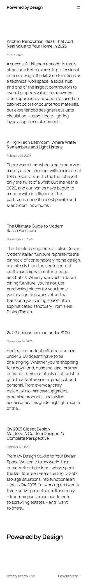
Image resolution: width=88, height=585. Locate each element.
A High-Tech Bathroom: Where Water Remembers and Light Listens (41, 144)
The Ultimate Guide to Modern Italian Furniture (35, 228)
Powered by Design (25, 7)
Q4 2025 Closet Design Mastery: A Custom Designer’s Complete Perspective (35, 434)
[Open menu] (78, 7)
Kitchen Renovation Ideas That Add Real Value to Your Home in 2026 (40, 43)
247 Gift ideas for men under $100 (38, 332)
